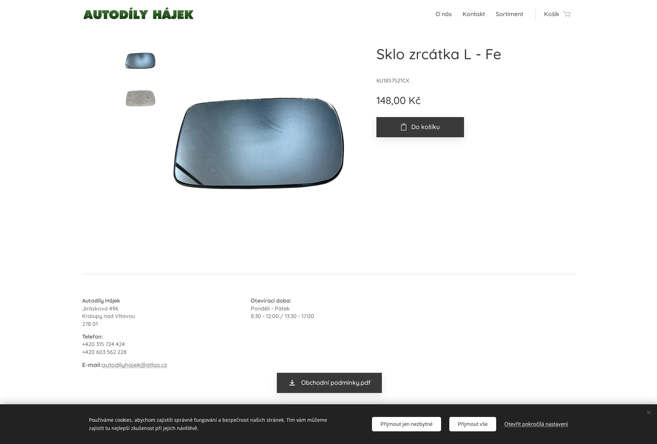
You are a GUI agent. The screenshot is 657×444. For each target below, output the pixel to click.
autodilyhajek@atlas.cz (134, 364)
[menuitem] (445, 14)
